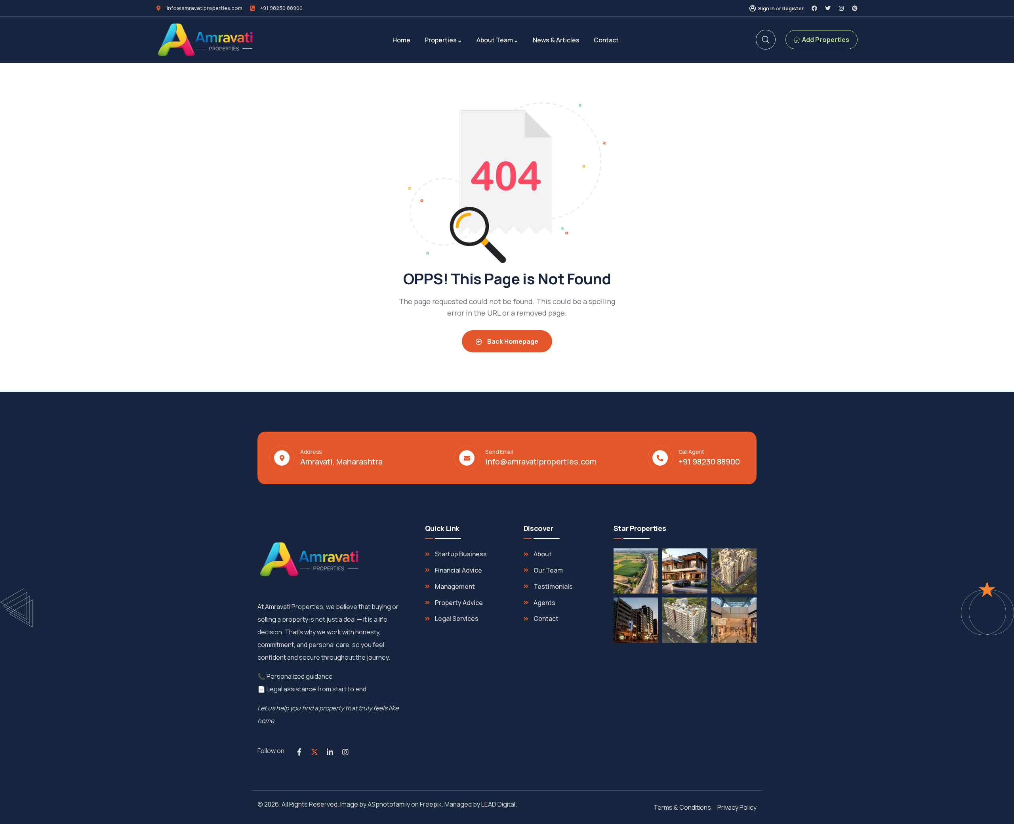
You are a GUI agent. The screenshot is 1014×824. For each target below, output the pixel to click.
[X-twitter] (314, 752)
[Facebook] (814, 8)
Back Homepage (512, 341)
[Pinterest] (855, 8)
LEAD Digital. (500, 804)
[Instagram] (841, 8)
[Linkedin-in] (330, 752)
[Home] (205, 40)
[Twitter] (828, 8)
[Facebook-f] (299, 752)
